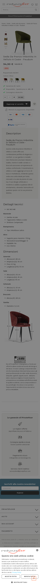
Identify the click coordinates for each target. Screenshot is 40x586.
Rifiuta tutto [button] (29, 576)
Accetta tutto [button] (11, 576)
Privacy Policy (16, 572)
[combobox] (37, 550)
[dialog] (20, 566)
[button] (20, 582)
